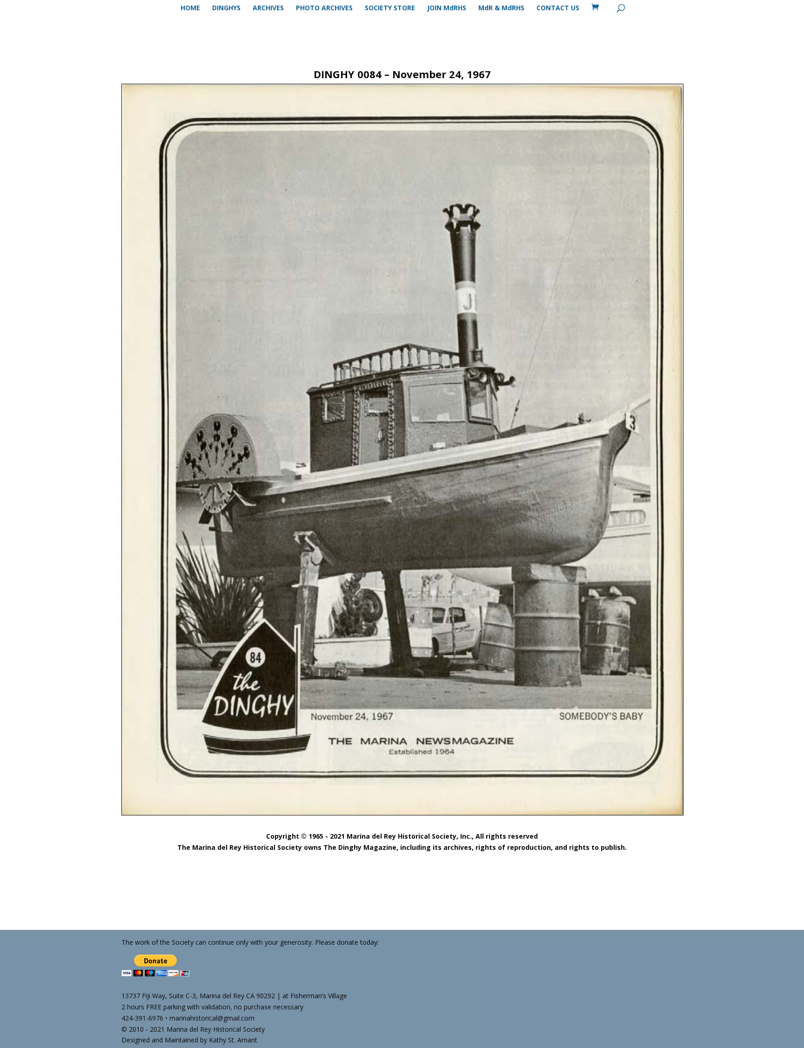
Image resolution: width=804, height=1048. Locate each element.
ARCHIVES (268, 8)
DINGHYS (226, 8)
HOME (190, 8)
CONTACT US (557, 8)
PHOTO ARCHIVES (324, 8)
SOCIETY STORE (390, 8)
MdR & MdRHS (501, 8)
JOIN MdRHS (446, 8)
